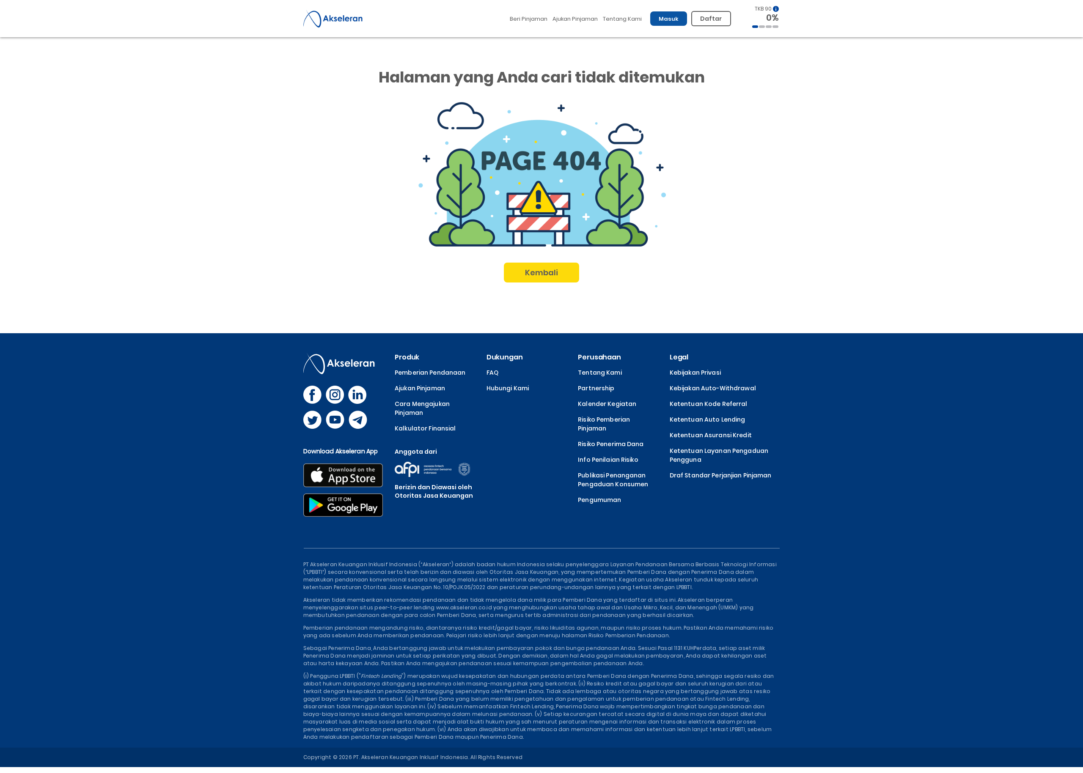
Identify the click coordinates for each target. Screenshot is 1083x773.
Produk (407, 357)
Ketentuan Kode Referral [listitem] (709, 404)
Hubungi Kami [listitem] (508, 388)
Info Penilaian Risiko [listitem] (608, 459)
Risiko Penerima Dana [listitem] (610, 444)
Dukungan (505, 357)
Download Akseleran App (340, 451)
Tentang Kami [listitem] (599, 372)
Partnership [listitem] (596, 388)
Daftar (711, 18)
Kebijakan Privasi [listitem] (695, 372)
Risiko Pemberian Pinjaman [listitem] (604, 424)
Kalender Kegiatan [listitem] (607, 404)
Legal (679, 357)
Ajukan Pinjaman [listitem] (420, 388)
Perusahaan (599, 357)
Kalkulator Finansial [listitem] (425, 428)
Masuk (669, 19)
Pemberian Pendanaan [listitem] (430, 372)
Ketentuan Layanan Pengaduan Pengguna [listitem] (719, 455)
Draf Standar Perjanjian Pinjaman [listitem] (721, 475)
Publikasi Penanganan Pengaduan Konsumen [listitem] (613, 479)
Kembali (541, 272)
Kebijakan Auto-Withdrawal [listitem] (713, 388)
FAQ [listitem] (492, 372)
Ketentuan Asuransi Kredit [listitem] (711, 435)
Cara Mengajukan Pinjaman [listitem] (422, 408)
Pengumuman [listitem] (599, 500)
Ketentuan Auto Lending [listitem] (707, 419)
